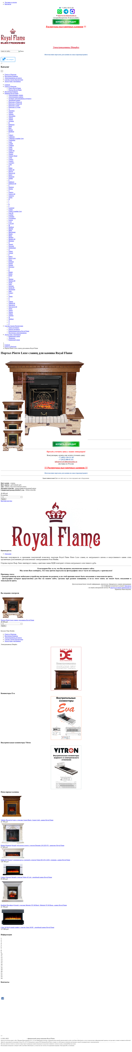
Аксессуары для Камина (13, 81)
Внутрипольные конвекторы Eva (14, 971)
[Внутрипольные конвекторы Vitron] (66, 767)
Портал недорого (14, 329)
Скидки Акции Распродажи (14, 80)
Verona (11, 312)
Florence (11, 187)
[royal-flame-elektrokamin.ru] (13, 43)
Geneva (11, 192)
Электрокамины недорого (13, 78)
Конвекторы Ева (8, 969)
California (12, 137)
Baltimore (11, 124)
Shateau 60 (12, 281)
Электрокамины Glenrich (11, 976)
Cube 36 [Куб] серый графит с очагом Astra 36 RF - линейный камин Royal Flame (27, 927)
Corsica (11, 159)
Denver (11, 171)
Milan (10, 235)
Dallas (10, 168)
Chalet (10, 149)
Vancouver (12, 305)
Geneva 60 (12, 194)
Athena (11, 117)
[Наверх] (1, 1035)
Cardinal (11, 145)
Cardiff (11, 144)
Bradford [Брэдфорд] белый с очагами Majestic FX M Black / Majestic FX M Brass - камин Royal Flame (34, 905)
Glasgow (11, 196)
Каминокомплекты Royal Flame (19, 331)
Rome (10, 275)
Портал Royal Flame (15, 90)
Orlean (11, 251)
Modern (11, 237)
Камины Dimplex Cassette (11, 966)
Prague (11, 263)
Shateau (11, 279)
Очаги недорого (14, 327)
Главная (7, 85)
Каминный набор (14, 336)
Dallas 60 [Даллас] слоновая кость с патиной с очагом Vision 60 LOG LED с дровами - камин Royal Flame (35, 860)
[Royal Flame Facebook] (2, 999)
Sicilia (10, 282)
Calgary (11, 135)
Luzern (11, 220)
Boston (11, 130)
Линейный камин (14, 100)
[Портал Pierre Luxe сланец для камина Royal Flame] (13, 618)
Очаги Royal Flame (15, 88)
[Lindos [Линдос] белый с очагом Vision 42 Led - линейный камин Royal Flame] (13, 875)
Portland (11, 262)
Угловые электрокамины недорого (20, 98)
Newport (11, 246)
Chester (11, 154)
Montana (11, 241)
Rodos (10, 274)
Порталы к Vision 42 (15, 102)
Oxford (11, 253)
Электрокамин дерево (16, 95)
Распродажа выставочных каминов (64, 26)
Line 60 (11, 213)
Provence (11, 267)
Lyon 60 (11, 223)
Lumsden (11, 216)
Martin (11, 234)
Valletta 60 (12, 303)
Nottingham (12, 248)
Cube (10, 164)
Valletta (11, 301)
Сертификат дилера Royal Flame (66, 1038)
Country (11, 161)
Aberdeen (11, 111)
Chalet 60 (11, 150)
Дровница (12, 338)
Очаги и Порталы (10, 74)
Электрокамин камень (16, 97)
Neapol (11, 244)
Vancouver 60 (13, 307)
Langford (11, 208)
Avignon (11, 121)
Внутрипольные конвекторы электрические (17, 975)
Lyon (10, 222)
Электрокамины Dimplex (66, 47)
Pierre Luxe (12, 258)
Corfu (10, 157)
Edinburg (11, 182)
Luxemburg (12, 218)
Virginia (11, 315)
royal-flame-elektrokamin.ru (17, 1038)
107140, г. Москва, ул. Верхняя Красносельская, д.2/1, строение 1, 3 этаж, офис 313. (28, 986)
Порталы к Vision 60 (15, 104)
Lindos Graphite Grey (15, 211)
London (11, 215)
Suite (10, 291)
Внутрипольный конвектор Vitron (14, 973)
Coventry (11, 163)
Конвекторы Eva (8, 968)
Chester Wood (13, 156)
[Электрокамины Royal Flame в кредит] (66, 24)
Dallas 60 (11, 170)
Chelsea (11, 152)
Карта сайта (7, 978)
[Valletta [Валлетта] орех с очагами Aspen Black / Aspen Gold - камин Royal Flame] (12, 818)
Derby (10, 175)
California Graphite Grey (16, 138)
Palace (10, 256)
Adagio (11, 112)
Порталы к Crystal (14, 107)
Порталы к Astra (14, 105)
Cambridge (12, 140)
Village (11, 314)
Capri (10, 142)
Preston (11, 265)
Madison (11, 227)
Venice (11, 310)
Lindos (11, 209)
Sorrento (11, 286)
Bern (10, 128)
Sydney (11, 293)
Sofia (10, 284)
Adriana (11, 114)
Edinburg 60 (12, 183)
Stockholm (12, 289)
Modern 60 (12, 239)
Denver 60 (12, 173)
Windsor (11, 319)
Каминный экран (14, 340)
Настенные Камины (11, 76)
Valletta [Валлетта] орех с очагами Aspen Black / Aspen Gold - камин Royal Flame (27, 820)
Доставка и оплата (11, 2)
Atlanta (11, 119)
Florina (11, 189)
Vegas (10, 308)
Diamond (11, 176)
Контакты (8, 4)
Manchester (12, 232)
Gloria (10, 197)
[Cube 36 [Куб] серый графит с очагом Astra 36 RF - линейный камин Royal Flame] (13, 925)
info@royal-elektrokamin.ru (67, 15)
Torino (11, 296)
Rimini (11, 272)
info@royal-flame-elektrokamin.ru (120, 587)
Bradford (11, 131)
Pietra (10, 260)
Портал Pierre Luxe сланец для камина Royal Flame (17, 620)
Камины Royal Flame (11, 93)
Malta (10, 230)
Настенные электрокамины (18, 333)
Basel (10, 126)
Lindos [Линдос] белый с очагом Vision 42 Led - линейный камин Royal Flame (26, 877)
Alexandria (12, 116)
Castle (10, 147)
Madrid (11, 229)
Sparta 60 (11, 288)
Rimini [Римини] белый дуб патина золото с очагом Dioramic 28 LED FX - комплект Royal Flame (32, 845)
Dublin (11, 178)
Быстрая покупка (6, 501)
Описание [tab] (8, 554)
